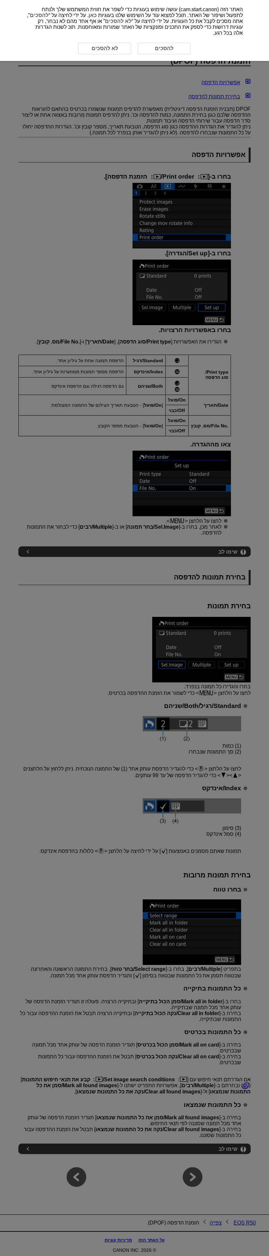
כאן (93, 15)
